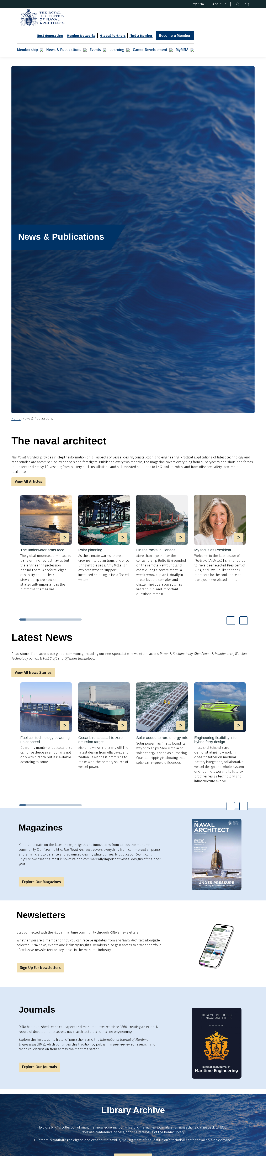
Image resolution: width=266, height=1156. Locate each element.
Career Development (150, 49)
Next (243, 620)
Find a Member (141, 36)
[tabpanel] (46, 545)
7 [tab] (60, 619)
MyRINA (182, 49)
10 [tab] (78, 619)
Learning (117, 49)
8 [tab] (66, 619)
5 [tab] (47, 619)
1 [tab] (22, 619)
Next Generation (50, 36)
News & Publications (63, 49)
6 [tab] (53, 619)
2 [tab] (29, 619)
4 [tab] (41, 619)
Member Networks (81, 36)
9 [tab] (72, 619)
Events (95, 49)
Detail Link (46, 543)
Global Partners (113, 36)
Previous (231, 620)
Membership (27, 49)
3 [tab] (35, 619)
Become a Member (175, 35)
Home (16, 419)
